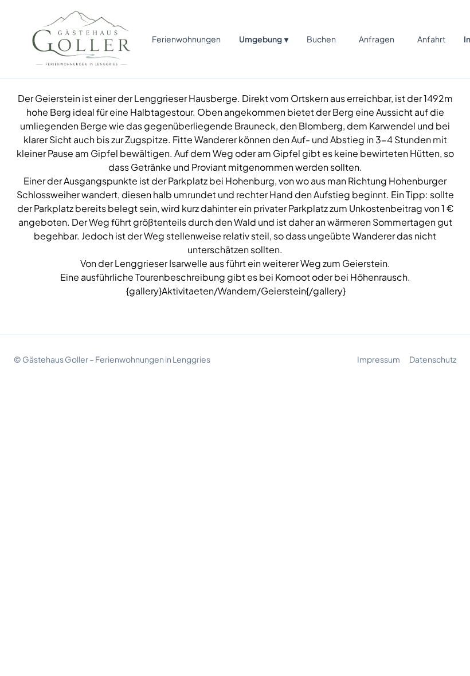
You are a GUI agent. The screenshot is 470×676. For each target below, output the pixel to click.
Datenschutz (432, 359)
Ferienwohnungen (186, 39)
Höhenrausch (379, 277)
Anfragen (376, 39)
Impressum (378, 359)
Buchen (321, 39)
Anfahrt (431, 39)
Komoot (292, 277)
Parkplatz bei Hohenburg (221, 181)
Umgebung (263, 39)
